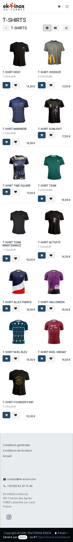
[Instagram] (8, 517)
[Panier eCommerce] (59, 6)
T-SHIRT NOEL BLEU (15, 352)
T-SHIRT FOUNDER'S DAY (18, 402)
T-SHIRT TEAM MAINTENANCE (12, 244)
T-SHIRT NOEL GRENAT (52, 352)
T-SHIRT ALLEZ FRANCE (17, 302)
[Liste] (55, 28)
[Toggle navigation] (67, 6)
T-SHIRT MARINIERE (15, 129)
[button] (6, 85)
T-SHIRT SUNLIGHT (50, 129)
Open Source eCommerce (54, 537)
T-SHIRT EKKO (11, 72)
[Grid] (47, 28)
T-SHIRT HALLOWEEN (51, 302)
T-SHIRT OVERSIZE (49, 72)
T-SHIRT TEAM (47, 185)
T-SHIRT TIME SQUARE (17, 185)
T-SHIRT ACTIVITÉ (49, 242)
